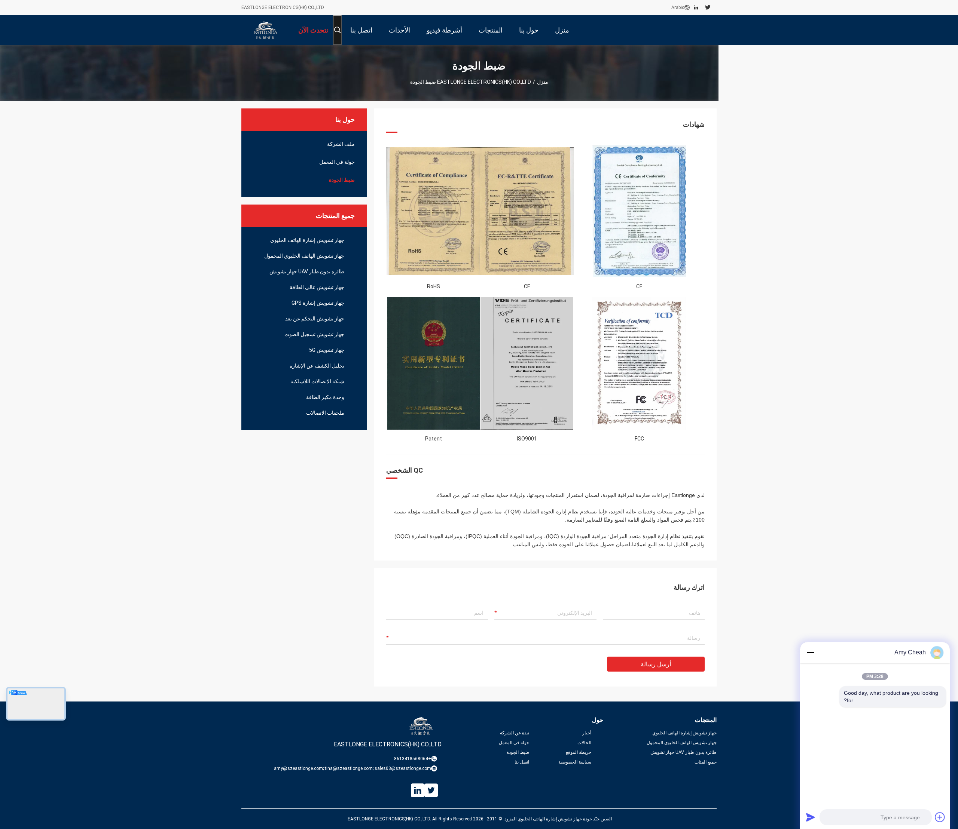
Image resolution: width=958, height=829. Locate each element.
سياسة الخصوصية (574, 762)
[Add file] (940, 817)
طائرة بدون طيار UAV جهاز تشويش (306, 271)
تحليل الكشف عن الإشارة (317, 366)
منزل (542, 82)
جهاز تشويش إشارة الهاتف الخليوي (307, 240)
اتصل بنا (522, 762)
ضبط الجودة (342, 180)
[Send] (811, 817)
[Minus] (810, 652)
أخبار (586, 733)
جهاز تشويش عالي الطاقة (317, 287)
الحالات (584, 742)
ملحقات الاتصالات (325, 413)
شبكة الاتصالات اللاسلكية (317, 381)
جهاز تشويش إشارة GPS (318, 303)
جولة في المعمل (337, 162)
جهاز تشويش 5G (326, 350)
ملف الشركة (341, 144)
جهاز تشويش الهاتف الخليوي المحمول (304, 256)
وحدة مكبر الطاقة (325, 397)
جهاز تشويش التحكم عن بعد (314, 319)
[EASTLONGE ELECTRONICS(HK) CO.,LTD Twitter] (708, 7)
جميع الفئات (706, 762)
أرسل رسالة (656, 664)
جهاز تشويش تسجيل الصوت (314, 334)
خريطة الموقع (578, 752)
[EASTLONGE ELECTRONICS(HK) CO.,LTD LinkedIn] (696, 7)
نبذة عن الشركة (514, 733)
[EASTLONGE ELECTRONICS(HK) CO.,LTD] (265, 30)
